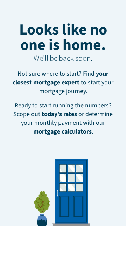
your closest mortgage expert (60, 78)
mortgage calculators (62, 131)
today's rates (59, 114)
